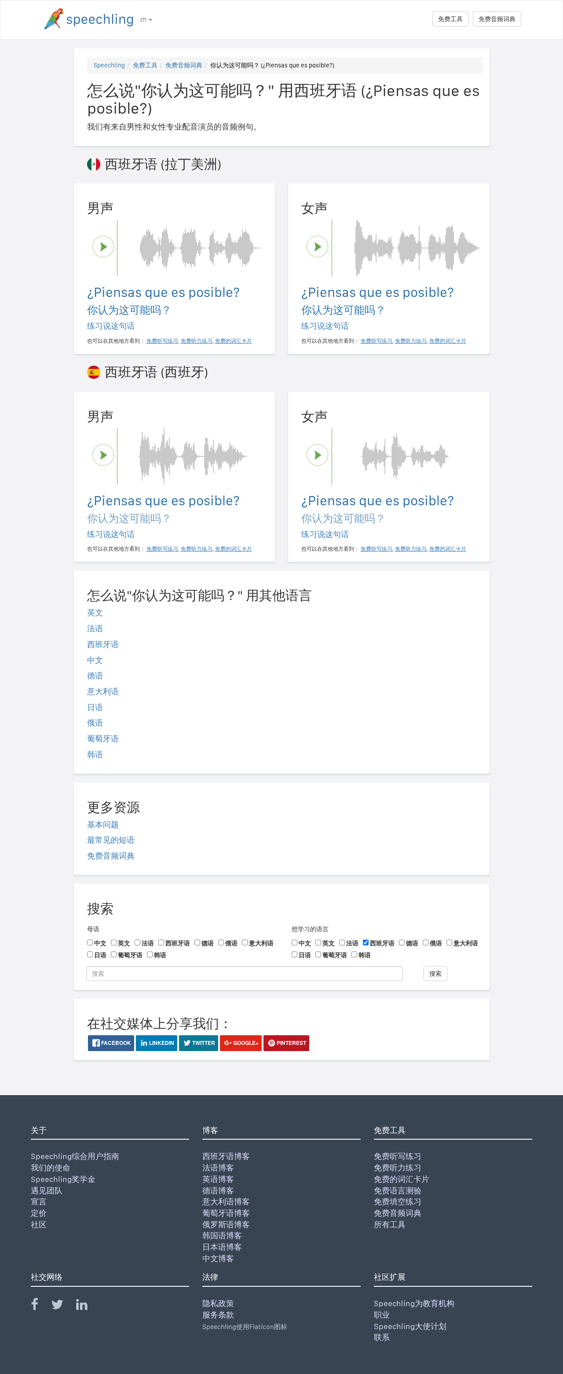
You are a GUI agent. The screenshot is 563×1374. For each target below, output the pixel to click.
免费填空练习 (397, 1201)
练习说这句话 (111, 325)
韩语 (95, 754)
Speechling (109, 65)
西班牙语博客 (226, 1156)
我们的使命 (50, 1167)
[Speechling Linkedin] (87, 1306)
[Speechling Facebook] (40, 1306)
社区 (39, 1224)
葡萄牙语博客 (226, 1213)
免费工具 (450, 18)
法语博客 (218, 1167)
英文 (95, 612)
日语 (95, 707)
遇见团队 (46, 1190)
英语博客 (218, 1179)
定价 (39, 1213)
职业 (382, 1314)
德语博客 (218, 1190)
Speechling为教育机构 (414, 1303)
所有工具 (390, 1224)
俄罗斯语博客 (226, 1224)
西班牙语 (103, 644)
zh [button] (144, 19)
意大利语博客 (226, 1201)
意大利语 (103, 691)
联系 (382, 1337)
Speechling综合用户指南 (75, 1156)
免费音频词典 (497, 18)
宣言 (39, 1201)
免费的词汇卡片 (401, 1179)
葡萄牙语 (103, 738)
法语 (95, 628)
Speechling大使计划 (410, 1326)
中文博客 (218, 1258)
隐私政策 (218, 1303)
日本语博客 (222, 1247)
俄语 (95, 722)
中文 (95, 660)
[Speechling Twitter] (62, 1306)
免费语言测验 (397, 1190)
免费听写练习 (397, 1156)
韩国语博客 (222, 1235)
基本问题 (103, 824)
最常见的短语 (111, 839)
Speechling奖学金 (63, 1179)
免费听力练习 (397, 1167)
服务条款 (218, 1314)
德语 (95, 675)
